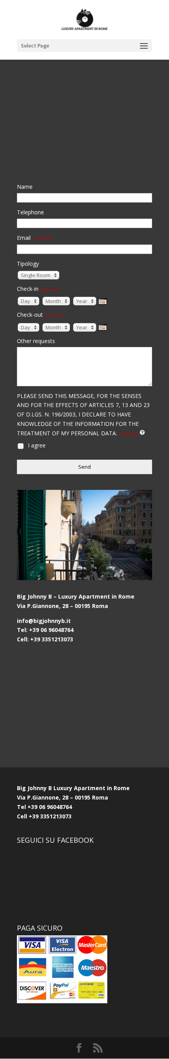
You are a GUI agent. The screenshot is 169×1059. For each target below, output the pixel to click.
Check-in (38, 288)
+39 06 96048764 (50, 807)
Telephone (30, 212)
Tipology (28, 263)
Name (25, 186)
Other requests (36, 341)
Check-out (40, 314)
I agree (36, 445)
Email (34, 237)
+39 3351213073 (49, 816)
